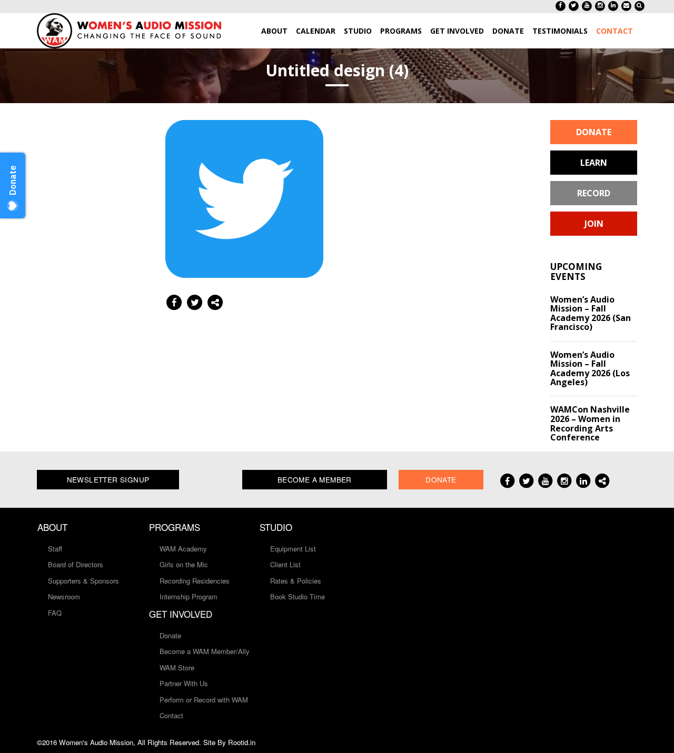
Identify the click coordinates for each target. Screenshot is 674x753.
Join (593, 223)
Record (593, 193)
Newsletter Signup (108, 479)
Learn (593, 162)
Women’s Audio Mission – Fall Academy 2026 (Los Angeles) (590, 368)
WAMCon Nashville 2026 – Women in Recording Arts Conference (590, 423)
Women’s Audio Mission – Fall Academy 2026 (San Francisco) (590, 313)
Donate (593, 132)
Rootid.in (241, 742)
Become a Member (314, 479)
